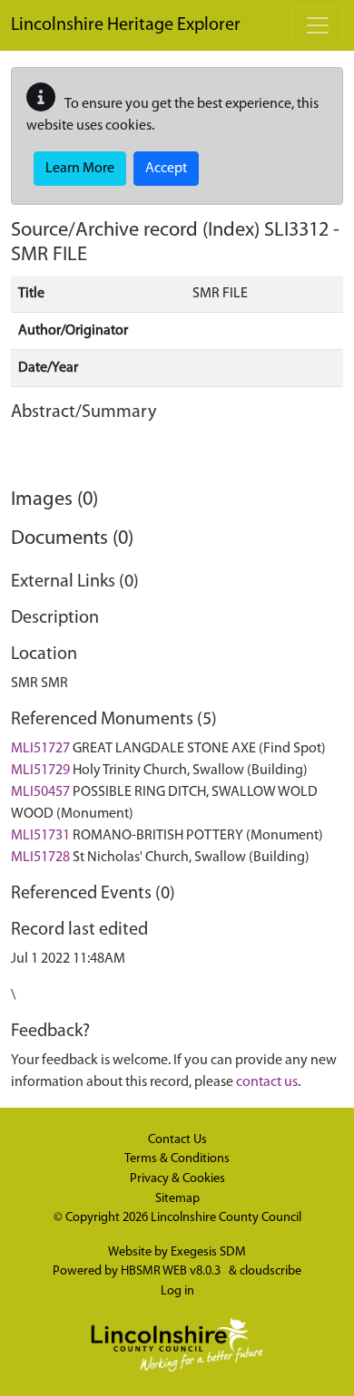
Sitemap (177, 1199)
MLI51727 (40, 749)
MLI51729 (40, 770)
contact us (267, 1082)
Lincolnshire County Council (226, 1218)
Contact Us (177, 1140)
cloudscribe (270, 1271)
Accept (166, 168)
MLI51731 (40, 836)
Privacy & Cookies (177, 1179)
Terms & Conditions (177, 1159)
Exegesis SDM (208, 1252)
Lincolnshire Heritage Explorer (126, 25)
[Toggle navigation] (317, 25)
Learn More (79, 168)
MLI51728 (40, 857)
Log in (177, 1291)
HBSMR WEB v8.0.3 (172, 1271)
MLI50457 (40, 792)
